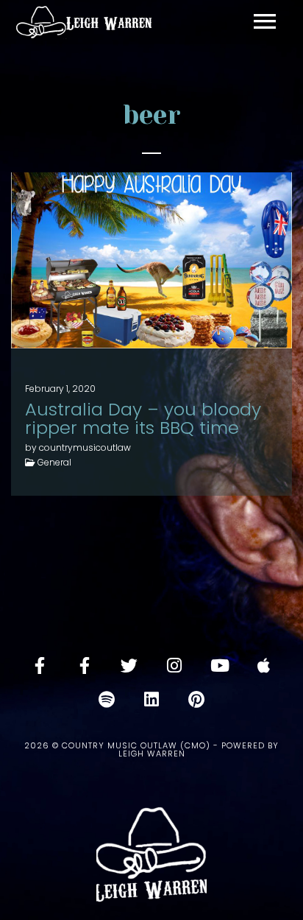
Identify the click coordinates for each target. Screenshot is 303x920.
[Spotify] (107, 699)
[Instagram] (174, 665)
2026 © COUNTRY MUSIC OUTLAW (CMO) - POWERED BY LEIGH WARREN (151, 749)
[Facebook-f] (40, 665)
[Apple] (264, 665)
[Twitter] (129, 665)
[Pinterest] (196, 699)
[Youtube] (219, 665)
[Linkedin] (151, 699)
